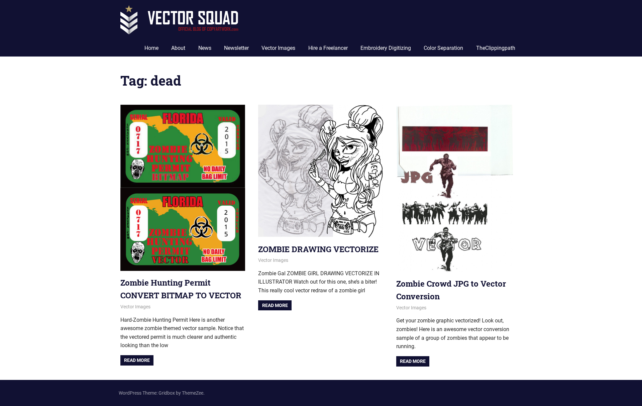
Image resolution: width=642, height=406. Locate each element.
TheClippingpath (495, 48)
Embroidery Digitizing (385, 48)
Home (151, 48)
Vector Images (278, 48)
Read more (137, 360)
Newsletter (236, 48)
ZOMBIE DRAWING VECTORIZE (318, 249)
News (204, 48)
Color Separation (443, 48)
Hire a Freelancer (328, 48)
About (178, 48)
